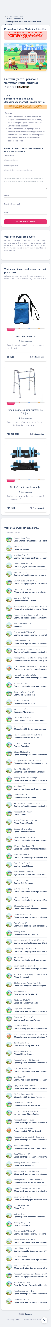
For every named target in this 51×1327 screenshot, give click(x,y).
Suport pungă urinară (25, 336)
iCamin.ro (28, 1314)
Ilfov (22, 16)
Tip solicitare (9, 155)
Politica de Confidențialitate (34, 1319)
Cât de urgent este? (11, 166)
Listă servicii (13, 16)
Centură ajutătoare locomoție (25, 487)
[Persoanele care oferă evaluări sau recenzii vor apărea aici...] (28, 87)
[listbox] (25, 160)
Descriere (8, 113)
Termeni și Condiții (13, 1319)
